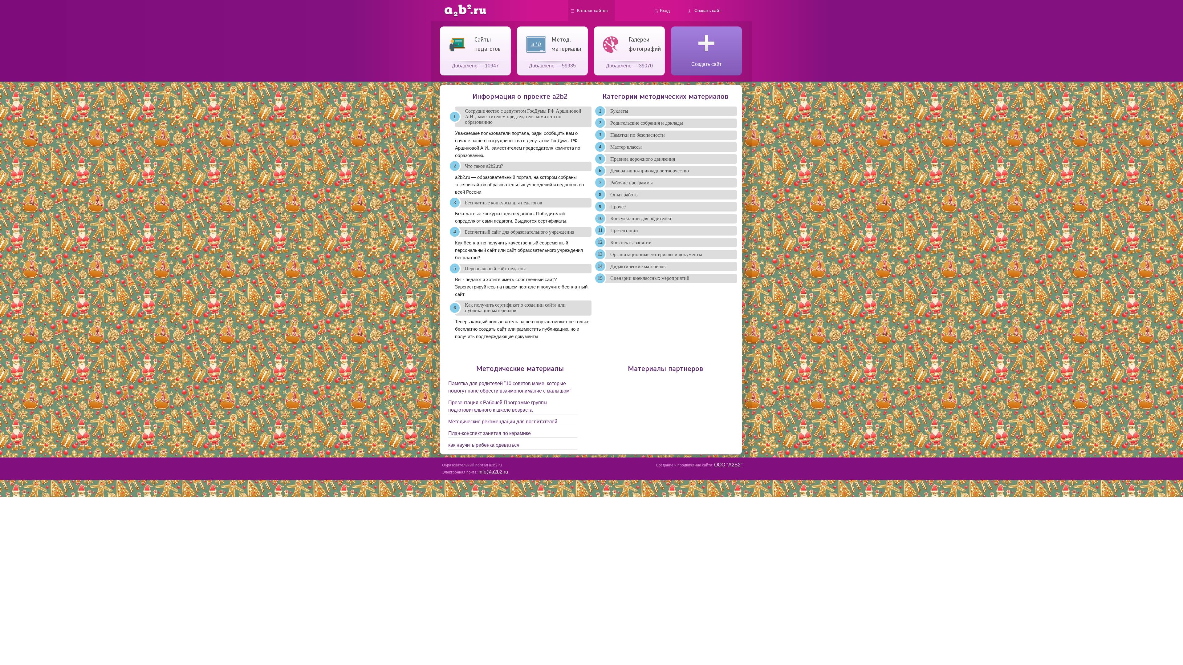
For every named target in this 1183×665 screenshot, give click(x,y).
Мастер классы (626, 147)
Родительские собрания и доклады (646, 123)
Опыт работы (624, 194)
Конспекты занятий (631, 242)
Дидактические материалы (638, 266)
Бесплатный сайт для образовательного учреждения (519, 232)
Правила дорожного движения (642, 159)
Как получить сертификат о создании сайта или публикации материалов (515, 307)
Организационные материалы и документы (656, 254)
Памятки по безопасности (637, 135)
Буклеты (619, 111)
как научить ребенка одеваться (483, 445)
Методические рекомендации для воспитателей (502, 421)
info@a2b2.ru (493, 471)
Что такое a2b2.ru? (484, 166)
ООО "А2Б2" (728, 464)
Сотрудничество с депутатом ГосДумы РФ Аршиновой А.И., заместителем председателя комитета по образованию (523, 116)
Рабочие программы (631, 182)
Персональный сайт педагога (495, 268)
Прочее (618, 206)
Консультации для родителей (640, 218)
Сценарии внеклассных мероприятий (649, 278)
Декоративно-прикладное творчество (649, 170)
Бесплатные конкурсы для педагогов (503, 202)
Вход (665, 10)
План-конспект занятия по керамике (489, 433)
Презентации (624, 230)
